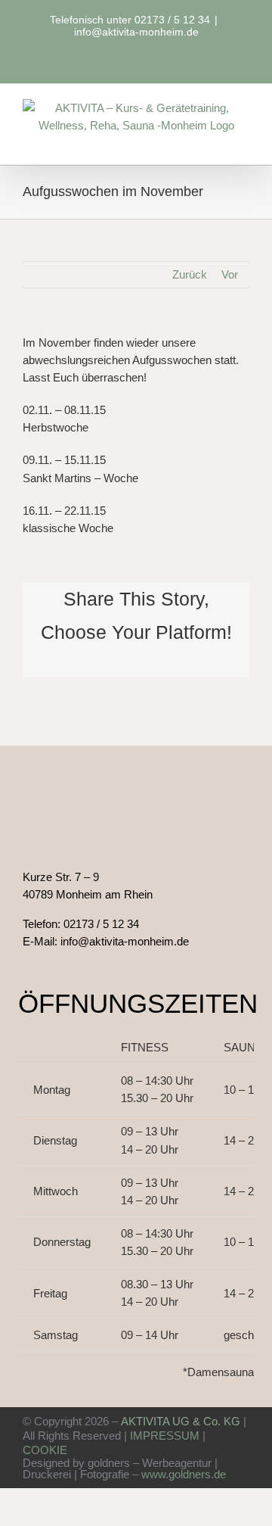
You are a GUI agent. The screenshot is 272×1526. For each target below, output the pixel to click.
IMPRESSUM (164, 1435)
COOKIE (45, 1449)
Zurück (189, 274)
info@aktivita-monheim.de (136, 32)
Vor (229, 274)
